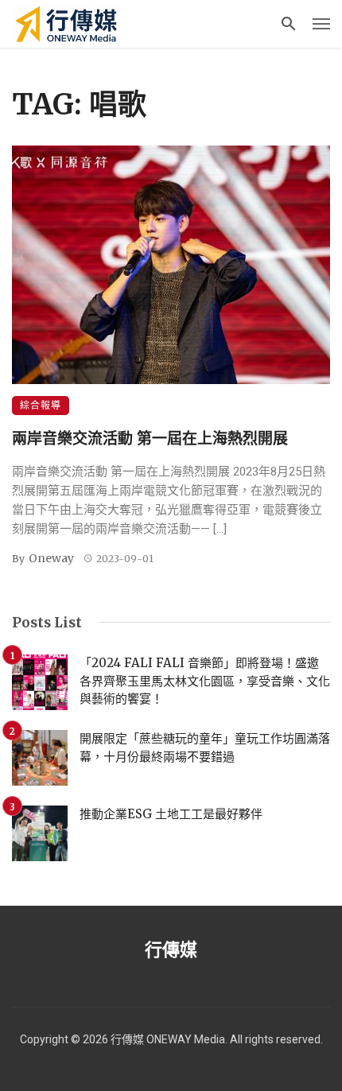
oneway (51, 558)
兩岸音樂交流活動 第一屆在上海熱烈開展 (150, 438)
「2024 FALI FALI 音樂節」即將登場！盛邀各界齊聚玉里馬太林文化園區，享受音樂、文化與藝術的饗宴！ (205, 680)
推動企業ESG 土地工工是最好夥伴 (171, 813)
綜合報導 (40, 405)
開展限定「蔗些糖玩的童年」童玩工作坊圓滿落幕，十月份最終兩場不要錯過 (205, 747)
